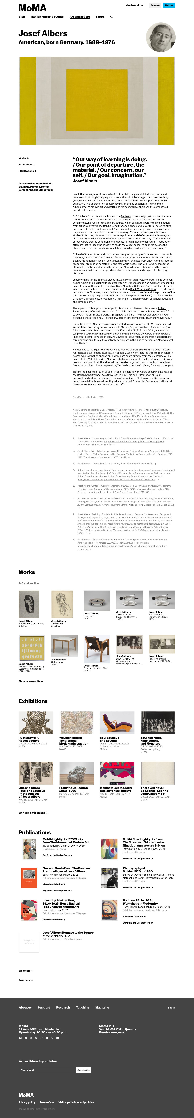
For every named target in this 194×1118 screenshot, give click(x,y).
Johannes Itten (81, 222)
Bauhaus (126, 216)
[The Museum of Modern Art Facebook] (25, 1038)
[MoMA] (26, 1095)
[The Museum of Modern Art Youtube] (58, 1038)
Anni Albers (129, 282)
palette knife (80, 359)
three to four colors (159, 352)
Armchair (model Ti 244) (146, 257)
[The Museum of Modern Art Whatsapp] (52, 1038)
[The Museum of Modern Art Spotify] (46, 1038)
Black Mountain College (143, 289)
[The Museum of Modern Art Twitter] (31, 1038)
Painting (35, 186)
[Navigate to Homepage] (33, 7)
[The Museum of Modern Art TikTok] (41, 1038)
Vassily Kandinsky (122, 330)
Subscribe (83, 1070)
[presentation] (161, 37)
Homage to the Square (89, 349)
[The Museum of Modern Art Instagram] (20, 1038)
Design (45, 186)
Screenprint (26, 189)
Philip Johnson (164, 279)
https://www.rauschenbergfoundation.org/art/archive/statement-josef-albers (116, 479)
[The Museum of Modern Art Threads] (36, 1038)
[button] (24, 158)
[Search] (111, 16)
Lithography (46, 189)
